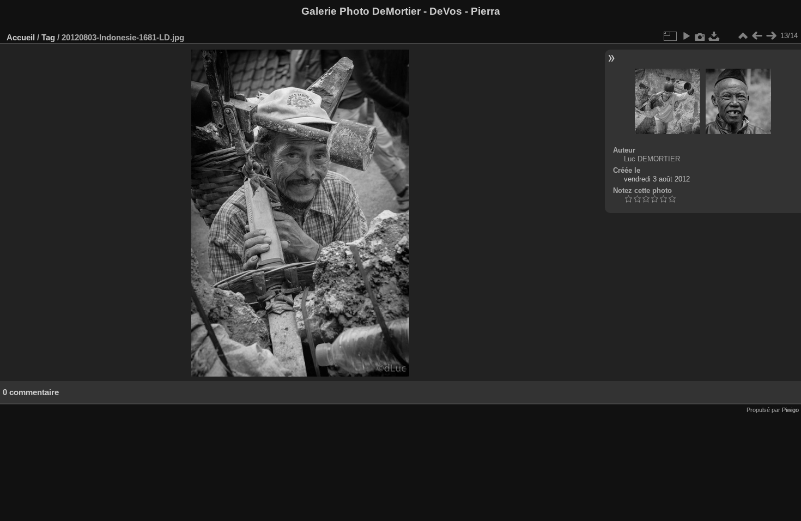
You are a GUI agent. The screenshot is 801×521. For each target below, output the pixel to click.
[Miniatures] (743, 36)
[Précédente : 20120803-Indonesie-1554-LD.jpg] (757, 36)
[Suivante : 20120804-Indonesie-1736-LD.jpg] (771, 36)
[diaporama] (686, 36)
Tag (48, 37)
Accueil (21, 37)
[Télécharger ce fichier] (714, 36)
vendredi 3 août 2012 (657, 179)
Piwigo (790, 410)
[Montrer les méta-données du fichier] (700, 36)
